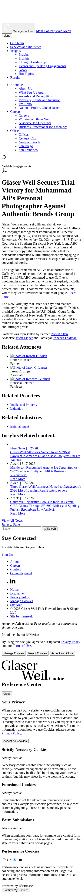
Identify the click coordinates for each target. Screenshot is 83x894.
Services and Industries (25, 47)
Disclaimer (17, 593)
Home (14, 589)
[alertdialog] (41, 776)
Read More (17, 479)
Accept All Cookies (15, 741)
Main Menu (63, 31)
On (9, 860)
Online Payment (21, 573)
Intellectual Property (23, 404)
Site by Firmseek (21, 616)
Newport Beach (29, 142)
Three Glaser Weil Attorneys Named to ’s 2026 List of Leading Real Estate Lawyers (45, 488)
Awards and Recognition (35, 96)
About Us (16, 85)
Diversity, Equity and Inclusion (39, 100)
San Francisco (28, 150)
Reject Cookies (37, 653)
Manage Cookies (21, 601)
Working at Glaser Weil (34, 119)
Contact (15, 569)
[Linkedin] (13, 582)
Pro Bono (25, 104)
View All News (12, 520)
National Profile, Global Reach (39, 108)
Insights (15, 51)
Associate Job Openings (35, 123)
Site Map (16, 605)
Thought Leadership (32, 62)
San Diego (26, 146)
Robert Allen (59, 334)
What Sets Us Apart (32, 92)
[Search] (4, 158)
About (14, 561)
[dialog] (41, 648)
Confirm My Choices (16, 890)
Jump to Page (11, 524)
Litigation (16, 408)
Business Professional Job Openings (43, 127)
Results (15, 77)
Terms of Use (22, 645)
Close (6, 693)
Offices (15, 131)
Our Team (17, 43)
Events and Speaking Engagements (42, 66)
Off (19, 860)
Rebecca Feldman (65, 338)
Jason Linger (24, 338)
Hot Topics (26, 74)
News (23, 70)
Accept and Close (62, 653)
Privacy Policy (20, 597)
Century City (27, 138)
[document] (41, 776)
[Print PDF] (4, 172)
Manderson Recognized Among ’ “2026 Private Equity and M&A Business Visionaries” (44, 471)
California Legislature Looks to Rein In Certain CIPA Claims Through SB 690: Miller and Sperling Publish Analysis (44, 505)
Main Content (45, 31)
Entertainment (19, 426)
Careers (15, 111)
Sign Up (7, 554)
